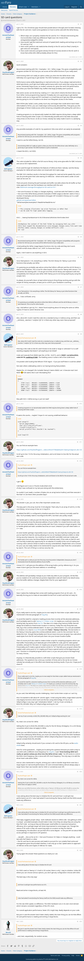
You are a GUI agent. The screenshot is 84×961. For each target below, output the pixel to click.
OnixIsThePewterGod (8, 20)
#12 (81, 461)
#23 (81, 921)
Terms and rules (55, 955)
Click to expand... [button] (49, 690)
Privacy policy (66, 955)
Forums (13, 7)
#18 (81, 669)
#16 (81, 589)
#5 (81, 237)
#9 (81, 334)
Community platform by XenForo (42, 959)
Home (5, 7)
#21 (81, 805)
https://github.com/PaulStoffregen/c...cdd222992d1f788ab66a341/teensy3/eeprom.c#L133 (49, 450)
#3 (81, 125)
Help (72, 955)
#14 (81, 552)
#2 (81, 61)
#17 (81, 609)
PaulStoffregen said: (24, 465)
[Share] (78, 24)
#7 (81, 287)
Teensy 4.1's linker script (44, 621)
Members (34, 7)
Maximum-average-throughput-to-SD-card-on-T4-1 (38, 187)
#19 (81, 709)
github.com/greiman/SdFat (26, 200)
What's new (23, 7)
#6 (81, 257)
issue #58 (37, 630)
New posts (4, 10)
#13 (81, 499)
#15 (81, 572)
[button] (28, 7)
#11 (81, 442)
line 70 (40, 623)
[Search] (81, 7)
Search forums (13, 10)
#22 (81, 850)
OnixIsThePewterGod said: (26, 338)
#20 (81, 771)
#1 (81, 24)
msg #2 (44, 615)
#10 (81, 404)
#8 (81, 314)
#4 (81, 158)
